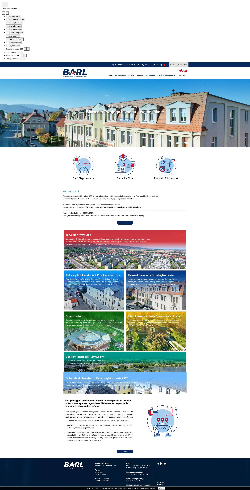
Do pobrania (150, 75)
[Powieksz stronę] (28, 49)
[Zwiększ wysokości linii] (25, 55)
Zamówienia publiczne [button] (167, 75)
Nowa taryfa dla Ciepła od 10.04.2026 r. (78, 213)
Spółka (140, 75)
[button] (3, 113)
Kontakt (182, 75)
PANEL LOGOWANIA (178, 64)
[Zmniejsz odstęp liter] (21, 58)
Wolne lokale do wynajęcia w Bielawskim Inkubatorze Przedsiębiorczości (91, 204)
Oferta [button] (131, 75)
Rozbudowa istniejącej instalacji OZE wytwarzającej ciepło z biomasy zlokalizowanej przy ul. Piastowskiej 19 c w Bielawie (110, 196)
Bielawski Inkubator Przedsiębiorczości (151, 275)
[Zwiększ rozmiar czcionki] (22, 52)
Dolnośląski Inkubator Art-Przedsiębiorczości (93, 275)
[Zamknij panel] (7, 13)
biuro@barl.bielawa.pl (139, 468)
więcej (125, 223)
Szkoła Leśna (74, 316)
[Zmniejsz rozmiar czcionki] (19, 52)
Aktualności (120, 75)
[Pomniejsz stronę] (25, 49)
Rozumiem (162, 488)
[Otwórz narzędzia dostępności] (5, 4)
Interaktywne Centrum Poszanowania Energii (154, 316)
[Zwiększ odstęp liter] (24, 58)
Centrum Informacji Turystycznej (85, 356)
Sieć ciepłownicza (78, 235)
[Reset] (3, 13)
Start (110, 75)
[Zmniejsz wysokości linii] (22, 55)
